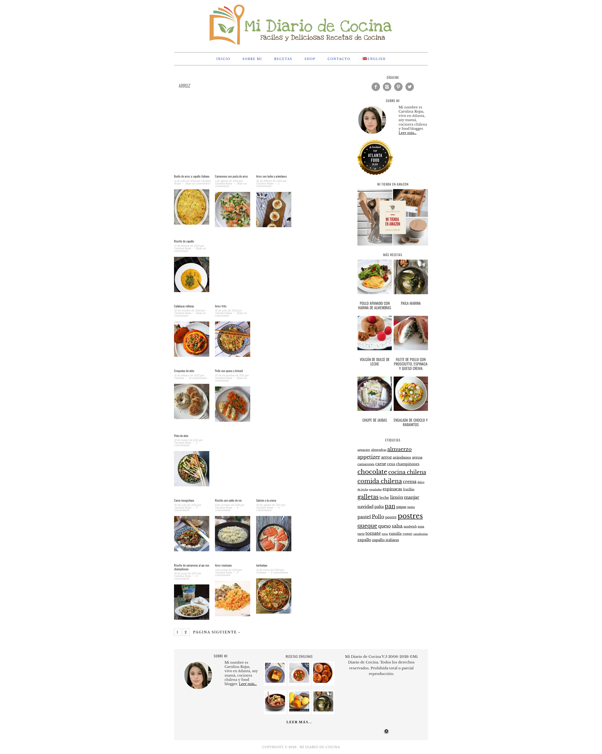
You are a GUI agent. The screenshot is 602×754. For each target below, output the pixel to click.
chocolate (372, 472)
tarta (360, 534)
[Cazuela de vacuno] (299, 710)
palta (379, 506)
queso (384, 526)
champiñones (407, 464)
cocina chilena (407, 472)
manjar (411, 497)
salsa (397, 526)
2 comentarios (267, 185)
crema (409, 481)
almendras (378, 450)
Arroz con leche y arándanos (271, 176)
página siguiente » (216, 632)
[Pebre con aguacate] (275, 710)
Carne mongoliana (184, 500)
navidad (365, 506)
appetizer (368, 457)
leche (384, 498)
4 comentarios (226, 509)
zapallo (364, 540)
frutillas (408, 489)
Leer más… (407, 133)
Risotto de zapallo (184, 241)
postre (391, 517)
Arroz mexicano (223, 565)
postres (410, 516)
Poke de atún (181, 435)
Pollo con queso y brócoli (229, 370)
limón (396, 497)
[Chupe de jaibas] (374, 395)
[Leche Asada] (275, 681)
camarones (365, 464)
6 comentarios (185, 577)
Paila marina (411, 303)
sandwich (410, 526)
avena (417, 457)
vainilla (395, 534)
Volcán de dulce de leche (375, 362)
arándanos (402, 457)
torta (385, 534)
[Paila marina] (411, 278)
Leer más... (299, 722)
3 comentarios (185, 509)
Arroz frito (220, 306)
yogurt (407, 534)
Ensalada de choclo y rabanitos (411, 422)
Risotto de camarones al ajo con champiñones (191, 567)
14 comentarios (198, 378)
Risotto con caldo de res (228, 500)
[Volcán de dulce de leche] (374, 334)
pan (390, 506)
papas (401, 507)
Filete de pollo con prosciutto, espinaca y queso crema (411, 364)
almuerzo (399, 449)
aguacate (363, 450)
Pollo (378, 517)
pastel (364, 517)
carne (380, 463)
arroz (386, 457)
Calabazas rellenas (184, 306)
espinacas (392, 489)
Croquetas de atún (184, 370)
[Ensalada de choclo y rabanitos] (411, 395)
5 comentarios (226, 574)
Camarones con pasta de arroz (231, 176)
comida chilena (379, 481)
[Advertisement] (254, 137)
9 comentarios (267, 509)
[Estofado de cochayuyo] (299, 681)
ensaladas (375, 489)
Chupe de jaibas (374, 420)
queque (367, 526)
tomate (373, 533)
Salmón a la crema (266, 500)
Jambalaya (261, 565)
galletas (368, 496)
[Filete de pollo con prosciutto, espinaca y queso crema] (411, 334)
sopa (421, 526)
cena (391, 464)
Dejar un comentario (197, 183)
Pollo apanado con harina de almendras (374, 305)
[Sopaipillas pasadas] (323, 681)
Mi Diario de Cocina (301, 24)
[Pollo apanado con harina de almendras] (374, 278)
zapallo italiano (385, 540)
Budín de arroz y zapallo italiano (192, 176)
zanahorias (420, 534)
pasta (411, 507)
